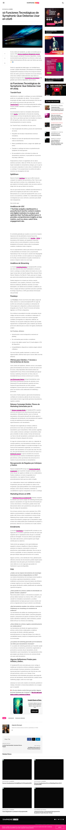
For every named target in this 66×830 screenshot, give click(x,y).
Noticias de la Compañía (7, 9)
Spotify (16, 114)
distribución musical (15, 453)
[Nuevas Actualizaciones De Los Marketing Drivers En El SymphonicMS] (49, 769)
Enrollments (19, 530)
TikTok (38, 238)
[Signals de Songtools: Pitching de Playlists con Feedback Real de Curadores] (47, 125)
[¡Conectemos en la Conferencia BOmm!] (47, 134)
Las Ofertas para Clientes (17, 379)
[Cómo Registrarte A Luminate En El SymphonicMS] (17, 798)
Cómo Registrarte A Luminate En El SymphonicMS (14, 811)
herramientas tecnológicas (32, 78)
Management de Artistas (40, 809)
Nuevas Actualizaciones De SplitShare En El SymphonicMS (17, 783)
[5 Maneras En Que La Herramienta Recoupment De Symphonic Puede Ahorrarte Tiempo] (49, 798)
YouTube (33, 238)
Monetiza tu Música (56, 138)
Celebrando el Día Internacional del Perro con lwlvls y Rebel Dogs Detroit (57, 109)
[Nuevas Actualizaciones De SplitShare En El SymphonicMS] (17, 769)
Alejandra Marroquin (17, 725)
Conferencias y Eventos (57, 132)
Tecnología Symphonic (20, 718)
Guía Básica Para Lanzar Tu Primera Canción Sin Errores (33, 748)
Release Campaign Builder (19, 410)
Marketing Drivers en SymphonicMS (22, 497)
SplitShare (22, 178)
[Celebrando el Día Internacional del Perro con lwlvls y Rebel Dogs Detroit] (47, 107)
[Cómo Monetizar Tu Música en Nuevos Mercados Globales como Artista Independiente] (47, 140)
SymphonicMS (11, 718)
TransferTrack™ (14, 104)
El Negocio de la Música (57, 113)
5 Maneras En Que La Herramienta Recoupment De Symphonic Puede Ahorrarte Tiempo (47, 812)
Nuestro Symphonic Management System (29, 54)
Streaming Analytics (21, 267)
